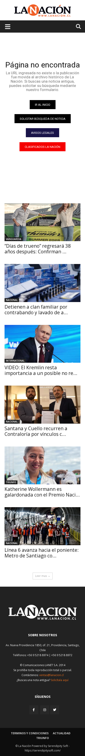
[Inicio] (43, 618)
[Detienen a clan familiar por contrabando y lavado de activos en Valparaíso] (42, 283)
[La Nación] (42, 10)
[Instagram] (44, 710)
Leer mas (41, 576)
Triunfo (11, 482)
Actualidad (61, 733)
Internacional (15, 360)
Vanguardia (13, 239)
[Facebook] (34, 710)
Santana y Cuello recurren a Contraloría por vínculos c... (36, 431)
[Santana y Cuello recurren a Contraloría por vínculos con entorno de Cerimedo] (42, 405)
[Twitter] (54, 709)
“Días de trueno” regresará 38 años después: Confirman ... (38, 249)
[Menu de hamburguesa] (7, 26)
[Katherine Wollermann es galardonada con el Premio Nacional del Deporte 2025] (42, 465)
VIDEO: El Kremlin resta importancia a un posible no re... (41, 370)
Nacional (12, 300)
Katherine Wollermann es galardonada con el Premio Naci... (42, 492)
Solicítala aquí (59, 680)
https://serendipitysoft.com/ (43, 750)
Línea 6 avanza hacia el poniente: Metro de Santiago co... (42, 553)
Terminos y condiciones (30, 733)
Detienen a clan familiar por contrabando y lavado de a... (36, 310)
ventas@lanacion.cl (51, 675)
